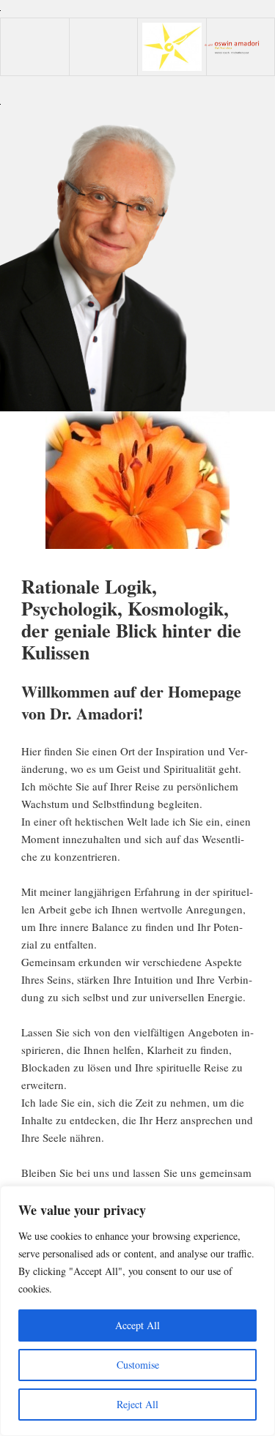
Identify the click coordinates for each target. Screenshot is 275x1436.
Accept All (137, 1325)
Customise (138, 1365)
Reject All (137, 1404)
